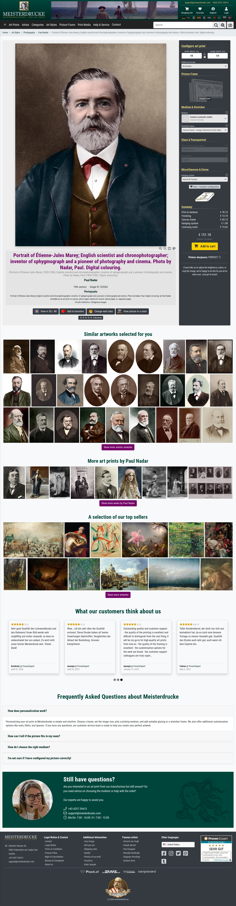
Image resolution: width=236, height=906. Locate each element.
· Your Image (88, 841)
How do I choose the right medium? (29, 747)
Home (5, 32)
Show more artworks (118, 594)
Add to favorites (74, 311)
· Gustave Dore (128, 860)
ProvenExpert (28, 666)
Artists (25, 24)
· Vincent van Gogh (130, 841)
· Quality (86, 853)
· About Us (48, 864)
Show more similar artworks (118, 447)
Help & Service (101, 24)
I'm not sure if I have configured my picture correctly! (39, 758)
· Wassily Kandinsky (131, 853)
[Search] (216, 25)
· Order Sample (89, 864)
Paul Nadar (43, 32)
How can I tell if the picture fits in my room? (34, 736)
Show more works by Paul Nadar (118, 503)
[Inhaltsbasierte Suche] (222, 25)
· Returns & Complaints (54, 860)
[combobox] (204, 66)
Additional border (188, 62)
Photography (29, 32)
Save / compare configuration (205, 186)
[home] (5, 25)
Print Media (84, 24)
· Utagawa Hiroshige (131, 856)
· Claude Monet (129, 845)
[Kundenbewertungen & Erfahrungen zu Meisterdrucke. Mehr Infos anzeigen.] (216, 848)
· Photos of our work (92, 856)
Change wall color (102, 311)
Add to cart (206, 246)
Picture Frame (67, 24)
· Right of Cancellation (53, 856)
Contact (116, 24)
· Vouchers (87, 860)
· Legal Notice (50, 845)
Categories (38, 24)
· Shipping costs (90, 849)
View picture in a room (134, 311)
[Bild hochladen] (230, 25)
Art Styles (51, 24)
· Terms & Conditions (53, 849)
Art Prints (14, 24)
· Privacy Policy (50, 853)
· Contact (48, 841)
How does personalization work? (27, 711)
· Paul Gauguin (128, 849)
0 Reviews (97, 317)
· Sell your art (89, 845)
